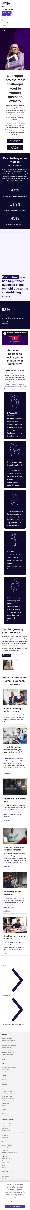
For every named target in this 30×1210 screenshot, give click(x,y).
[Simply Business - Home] (6, 3)
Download (6, 655)
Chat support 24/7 (7, 6)
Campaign (6, 995)
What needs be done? (15, 141)
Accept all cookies (15, 1206)
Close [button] (4, 25)
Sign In (5, 18)
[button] (15, 19)
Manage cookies (15, 1201)
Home (5, 965)
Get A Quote (6, 12)
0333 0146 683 (7, 4)
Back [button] (4, 22)
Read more (7, 722)
